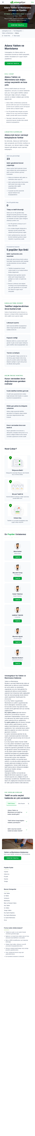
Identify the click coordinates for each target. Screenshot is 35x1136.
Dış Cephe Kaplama (9, 912)
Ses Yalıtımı (7, 905)
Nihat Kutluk (17, 551)
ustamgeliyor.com (6, 30)
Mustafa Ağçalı (17, 636)
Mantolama (7, 900)
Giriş (32, 2)
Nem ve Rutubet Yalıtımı (10, 903)
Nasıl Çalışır (17, 35)
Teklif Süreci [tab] (11, 803)
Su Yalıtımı (6, 908)
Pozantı (6, 876)
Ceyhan (6, 871)
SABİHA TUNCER (17, 615)
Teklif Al (17, 557)
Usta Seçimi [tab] (21, 803)
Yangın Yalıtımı (7, 910)
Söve (5, 920)
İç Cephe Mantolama (9, 917)
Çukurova (6, 874)
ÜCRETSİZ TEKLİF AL (17, 25)
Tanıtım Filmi (7, 35)
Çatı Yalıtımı (7, 893)
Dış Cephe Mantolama (10, 915)
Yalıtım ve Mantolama (7, 33)
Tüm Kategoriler (17, 30)
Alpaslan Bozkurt (17, 658)
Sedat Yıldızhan (17, 594)
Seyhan (6, 879)
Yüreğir (6, 881)
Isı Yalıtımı (6, 895)
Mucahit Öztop (17, 573)
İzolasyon (6, 898)
